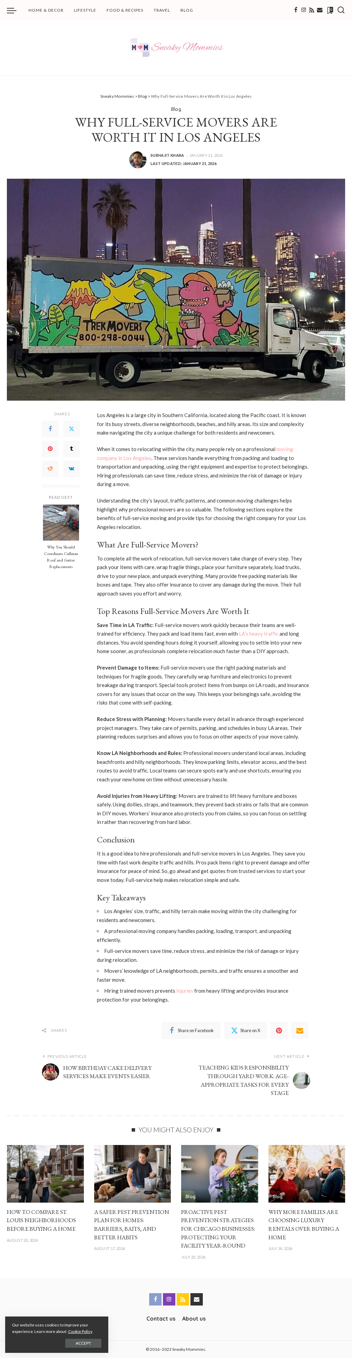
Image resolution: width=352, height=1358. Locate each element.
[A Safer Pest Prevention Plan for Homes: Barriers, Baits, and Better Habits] (132, 1174)
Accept (83, 1343)
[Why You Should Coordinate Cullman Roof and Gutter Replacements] (61, 523)
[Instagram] (304, 10)
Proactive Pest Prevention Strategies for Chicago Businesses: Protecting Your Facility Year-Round (218, 1229)
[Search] (341, 10)
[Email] (319, 10)
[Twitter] (71, 429)
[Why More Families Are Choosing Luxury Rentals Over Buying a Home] (306, 1174)
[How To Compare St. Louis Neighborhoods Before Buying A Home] (45, 1174)
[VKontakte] (71, 469)
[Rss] (312, 10)
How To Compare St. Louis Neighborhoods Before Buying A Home (41, 1220)
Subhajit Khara (167, 155)
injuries (184, 991)
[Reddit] (50, 469)
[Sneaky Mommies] (176, 48)
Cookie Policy (80, 1331)
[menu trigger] (15, 10)
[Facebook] (296, 10)
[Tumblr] (71, 449)
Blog (176, 109)
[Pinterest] (50, 449)
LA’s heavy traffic (258, 633)
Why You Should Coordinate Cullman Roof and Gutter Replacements (61, 556)
